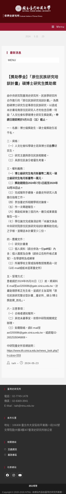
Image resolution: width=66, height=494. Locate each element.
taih (14, 363)
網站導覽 (33, 486)
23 (43, 36)
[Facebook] (7, 475)
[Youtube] (20, 475)
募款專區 (12, 455)
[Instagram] (13, 475)
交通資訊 (12, 449)
